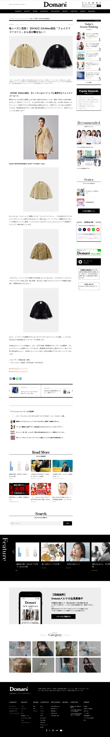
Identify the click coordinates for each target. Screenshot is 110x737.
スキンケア (23, 708)
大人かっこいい (83, 108)
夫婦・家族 (42, 720)
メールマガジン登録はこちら (89, 234)
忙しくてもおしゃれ (84, 101)
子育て (41, 715)
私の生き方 (42, 722)
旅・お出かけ (43, 718)
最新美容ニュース (25, 715)
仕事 (34, 708)
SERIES (82, 11)
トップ (10, 18)
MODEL (65, 11)
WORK (35, 11)
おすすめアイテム (13, 711)
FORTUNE (74, 11)
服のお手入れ (95, 99)
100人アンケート (44, 724)
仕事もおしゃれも (94, 101)
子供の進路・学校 (55, 715)
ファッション (16, 18)
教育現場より (54, 711)
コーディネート (12, 706)
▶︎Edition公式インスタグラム (18, 371)
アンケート (88, 261)
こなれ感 (91, 97)
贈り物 (41, 727)
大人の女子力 (82, 99)
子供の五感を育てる (55, 706)
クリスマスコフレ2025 (26, 718)
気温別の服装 (82, 106)
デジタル (35, 711)
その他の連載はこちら (88, 211)
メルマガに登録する (63, 616)
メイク (22, 706)
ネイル (22, 720)
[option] (27, 557)
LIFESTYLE (44, 11)
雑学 (34, 706)
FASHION (18, 11)
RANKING (91, 11)
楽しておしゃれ (91, 106)
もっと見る (89, 82)
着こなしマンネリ (83, 97)
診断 (89, 99)
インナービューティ (25, 722)
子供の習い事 (54, 713)
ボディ (22, 713)
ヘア (22, 711)
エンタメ (42, 711)
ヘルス (41, 713)
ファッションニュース (25, 18)
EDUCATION (55, 11)
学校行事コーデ (54, 708)
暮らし (41, 706)
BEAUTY (27, 11)
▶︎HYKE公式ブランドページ (18, 368)
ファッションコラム (13, 708)
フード (41, 708)
